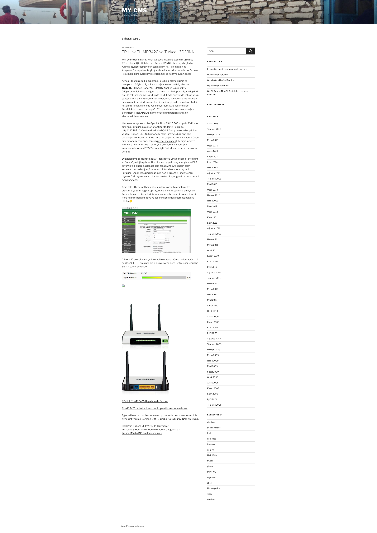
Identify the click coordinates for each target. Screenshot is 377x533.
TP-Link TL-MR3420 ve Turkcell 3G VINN (158, 52)
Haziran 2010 (213, 283)
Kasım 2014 (213, 156)
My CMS (134, 10)
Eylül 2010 (212, 267)
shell (209, 483)
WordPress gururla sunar (132, 526)
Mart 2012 (212, 206)
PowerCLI (211, 471)
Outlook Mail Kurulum (217, 74)
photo (210, 466)
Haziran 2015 (213, 134)
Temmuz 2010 (214, 278)
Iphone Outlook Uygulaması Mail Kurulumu (227, 69)
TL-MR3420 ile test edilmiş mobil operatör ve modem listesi (154, 408)
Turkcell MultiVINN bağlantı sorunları (142, 433)
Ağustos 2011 (213, 228)
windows (211, 499)
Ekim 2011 (212, 223)
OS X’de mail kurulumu (218, 85)
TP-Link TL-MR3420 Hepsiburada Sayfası (145, 401)
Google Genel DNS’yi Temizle (220, 80)
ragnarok (211, 477)
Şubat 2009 (213, 371)
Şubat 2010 (212, 305)
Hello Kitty (212, 455)
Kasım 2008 (213, 388)
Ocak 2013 (212, 189)
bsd (209, 433)
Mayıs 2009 (213, 355)
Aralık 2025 (212, 123)
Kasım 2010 (213, 256)
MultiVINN (180, 419)
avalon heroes (213, 427)
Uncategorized (214, 488)
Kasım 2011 (212, 217)
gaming (210, 449)
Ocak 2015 (212, 145)
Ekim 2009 (212, 327)
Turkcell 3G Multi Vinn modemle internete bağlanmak (151, 429)
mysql (210, 460)
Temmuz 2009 (214, 344)
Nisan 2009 (213, 360)
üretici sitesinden (166, 141)
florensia (211, 444)
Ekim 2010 (212, 261)
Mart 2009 (212, 366)
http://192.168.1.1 (131, 130)
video (209, 494)
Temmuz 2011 (214, 234)
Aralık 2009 (213, 316)
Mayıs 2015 (212, 140)
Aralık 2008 (213, 382)
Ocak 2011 (212, 250)
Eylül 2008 (212, 399)
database (211, 438)
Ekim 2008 (212, 393)
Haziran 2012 (213, 195)
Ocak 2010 (212, 311)
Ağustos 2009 (214, 338)
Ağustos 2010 (214, 272)
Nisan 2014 (212, 167)
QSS (132, 176)
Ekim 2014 (212, 162)
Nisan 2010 (212, 294)
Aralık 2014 (212, 151)
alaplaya (211, 422)
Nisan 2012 (212, 200)
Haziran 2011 (213, 239)
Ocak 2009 (212, 377)
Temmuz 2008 (214, 405)
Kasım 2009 (213, 322)
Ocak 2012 (212, 211)
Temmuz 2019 (214, 129)
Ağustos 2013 (213, 173)
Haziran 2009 (213, 349)
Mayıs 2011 (212, 245)
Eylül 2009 (212, 333)
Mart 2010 (212, 300)
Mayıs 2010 (212, 289)
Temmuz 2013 (214, 178)
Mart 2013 (212, 184)
